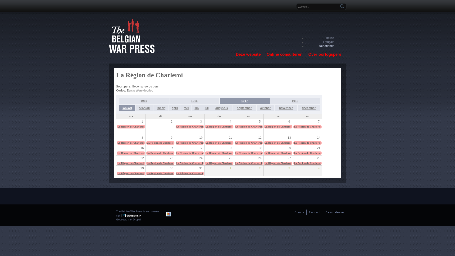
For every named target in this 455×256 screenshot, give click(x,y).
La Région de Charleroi (131, 126)
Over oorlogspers (324, 54)
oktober (265, 108)
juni (197, 108)
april (175, 108)
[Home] (132, 52)
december (309, 108)
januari (127, 108)
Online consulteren (284, 54)
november (286, 108)
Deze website (248, 54)
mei (186, 108)
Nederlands (326, 46)
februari (144, 108)
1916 (194, 101)
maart (161, 108)
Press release (334, 212)
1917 (244, 101)
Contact (314, 212)
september (244, 108)
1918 (295, 101)
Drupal (137, 219)
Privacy (299, 212)
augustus (221, 108)
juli (207, 108)
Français (328, 42)
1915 (144, 101)
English (329, 38)
